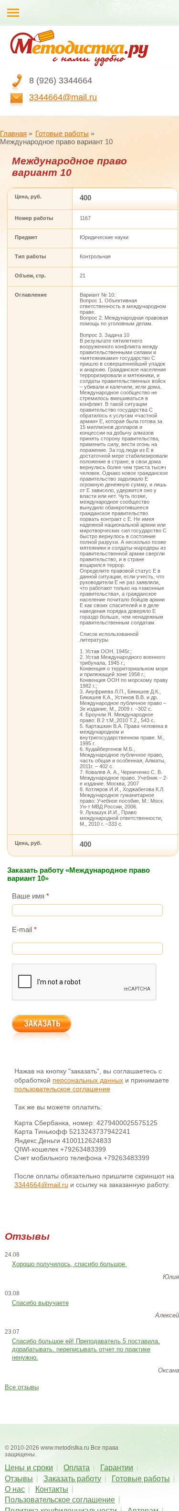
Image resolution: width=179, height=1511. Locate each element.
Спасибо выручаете (40, 1302)
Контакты (51, 1489)
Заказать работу (72, 1479)
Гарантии (116, 1468)
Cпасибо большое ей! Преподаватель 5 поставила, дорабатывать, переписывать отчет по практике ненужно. (86, 1349)
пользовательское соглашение (62, 1089)
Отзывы (19, 1479)
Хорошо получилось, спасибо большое (69, 1264)
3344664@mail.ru (63, 97)
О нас (15, 1489)
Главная (13, 133)
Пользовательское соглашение (60, 1500)
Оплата (76, 1468)
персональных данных (88, 1080)
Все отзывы (22, 1387)
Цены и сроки (29, 1468)
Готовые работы (62, 133)
